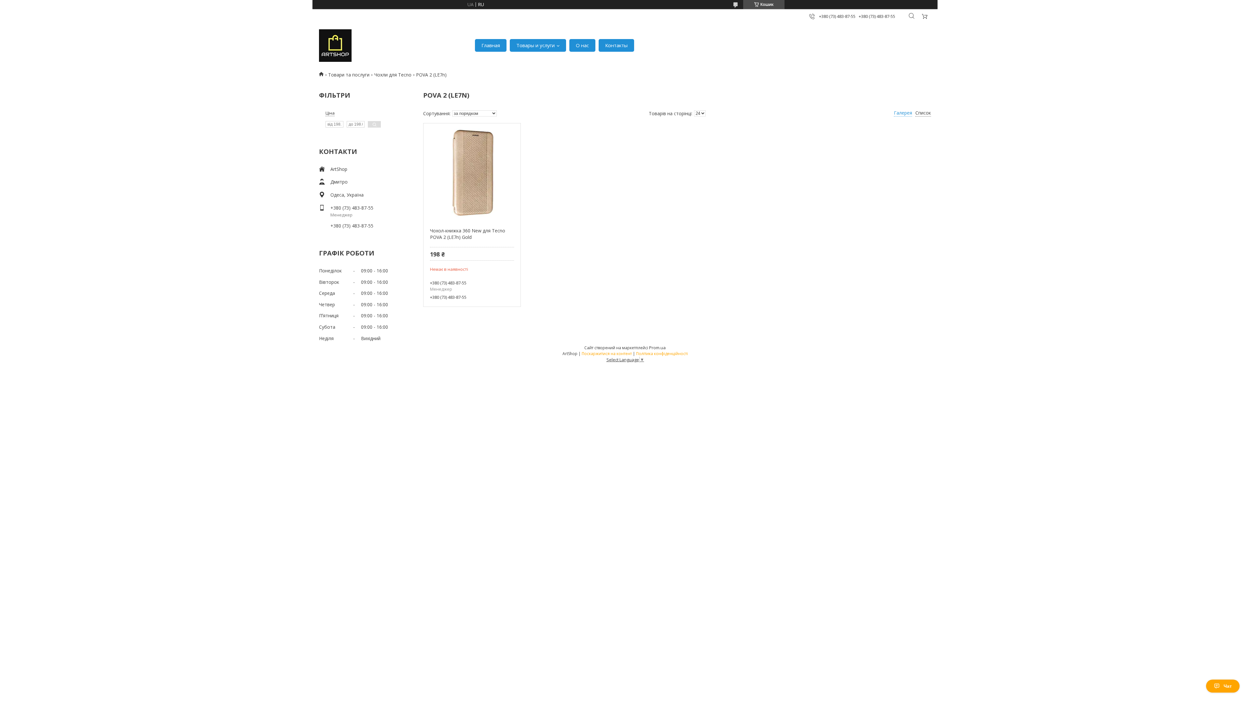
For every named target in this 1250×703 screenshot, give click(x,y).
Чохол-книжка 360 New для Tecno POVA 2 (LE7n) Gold (467, 233)
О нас (582, 45)
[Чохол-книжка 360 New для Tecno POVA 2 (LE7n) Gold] (472, 172)
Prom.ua (657, 348)
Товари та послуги (348, 75)
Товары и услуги (535, 45)
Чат (1228, 686)
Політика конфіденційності (662, 353)
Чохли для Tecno (392, 75)
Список (923, 113)
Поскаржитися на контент (607, 353)
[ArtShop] (335, 45)
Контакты (616, 45)
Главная (490, 45)
